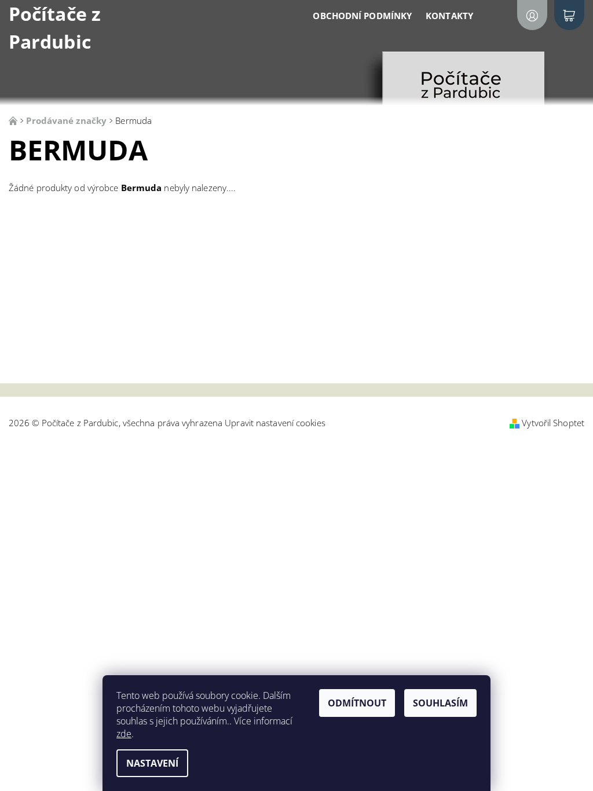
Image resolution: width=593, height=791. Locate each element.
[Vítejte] (14, 120)
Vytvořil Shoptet (553, 423)
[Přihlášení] (532, 15)
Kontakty (449, 15)
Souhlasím (440, 703)
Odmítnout (357, 703)
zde (123, 733)
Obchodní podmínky (362, 15)
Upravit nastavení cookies (275, 423)
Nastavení (152, 763)
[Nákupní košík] (569, 15)
